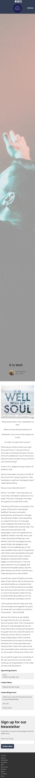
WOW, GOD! (7, 708)
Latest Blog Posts (8, 692)
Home (3, 755)
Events (3, 769)
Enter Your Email (7, 739)
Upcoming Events (9, 670)
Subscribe (7, 746)
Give (2, 776)
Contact (4, 774)
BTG (2, 765)
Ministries (4, 760)
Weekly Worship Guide (11, 687)
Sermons (4, 767)
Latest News (6, 682)
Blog (2, 771)
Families (4, 762)
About (3, 758)
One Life (6, 704)
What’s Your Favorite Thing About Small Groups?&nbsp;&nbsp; (17, 698)
